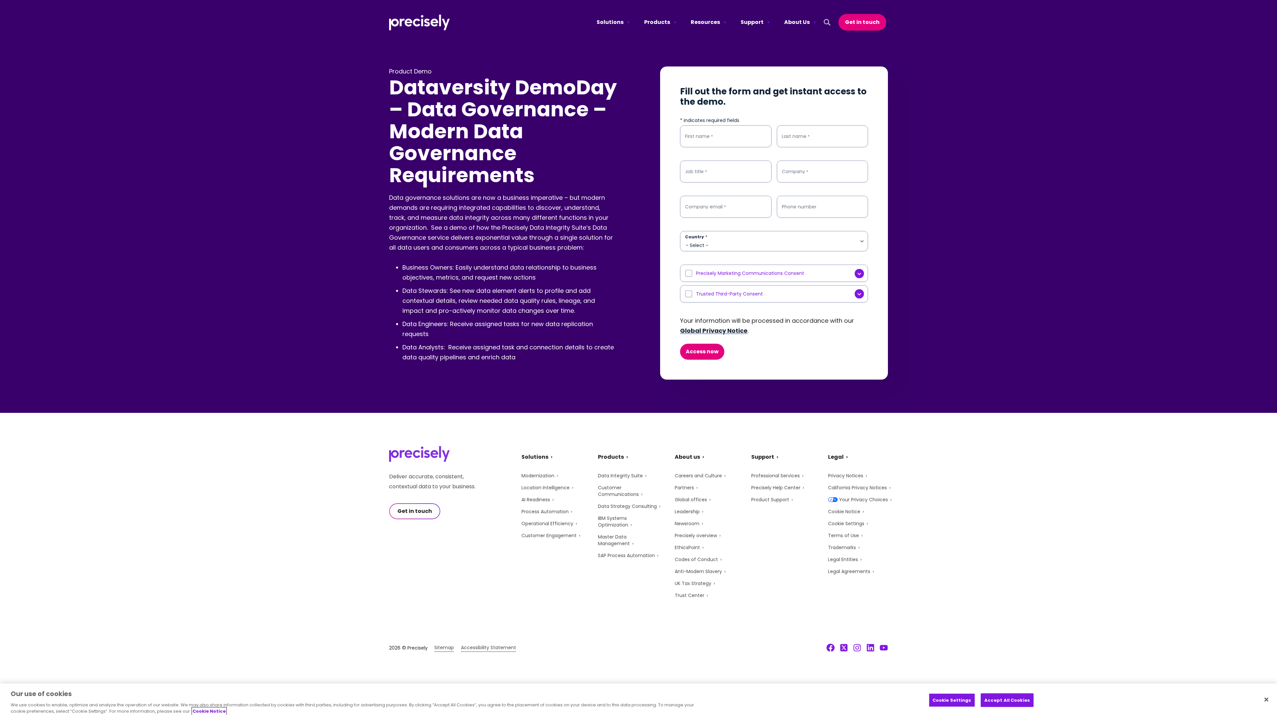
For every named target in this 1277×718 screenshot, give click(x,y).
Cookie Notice (844, 511)
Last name (796, 136)
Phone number (799, 207)
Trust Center (689, 595)
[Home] (419, 22)
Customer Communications (618, 491)
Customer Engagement (549, 535)
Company (795, 172)
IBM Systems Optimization (613, 521)
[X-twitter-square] (844, 648)
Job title (696, 172)
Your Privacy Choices (863, 499)
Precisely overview (696, 535)
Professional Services (775, 475)
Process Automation (545, 511)
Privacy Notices (845, 475)
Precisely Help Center (775, 487)
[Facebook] (830, 648)
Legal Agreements (849, 571)
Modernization (537, 475)
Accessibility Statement (488, 647)
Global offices (691, 499)
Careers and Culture (698, 475)
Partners (684, 487)
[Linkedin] (870, 648)
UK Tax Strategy (693, 583)
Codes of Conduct (696, 559)
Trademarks (842, 547)
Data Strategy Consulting (627, 506)
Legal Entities (843, 559)
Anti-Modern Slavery (698, 571)
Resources (705, 22)
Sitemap (444, 647)
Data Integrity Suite (620, 475)
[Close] (1266, 699)
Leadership (687, 511)
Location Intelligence (545, 487)
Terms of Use (843, 535)
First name (699, 136)
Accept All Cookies (1007, 700)
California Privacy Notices (857, 487)
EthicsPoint (687, 547)
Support (752, 22)
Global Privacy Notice (714, 330)
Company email (705, 207)
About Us (797, 22)
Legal (836, 457)
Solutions (610, 22)
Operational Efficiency (547, 523)
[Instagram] (857, 648)
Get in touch (862, 22)
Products (657, 22)
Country (696, 237)
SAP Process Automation (626, 555)
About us (687, 457)
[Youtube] (884, 648)
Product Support (770, 499)
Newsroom (687, 523)
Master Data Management (614, 540)
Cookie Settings (846, 523)
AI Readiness (535, 499)
